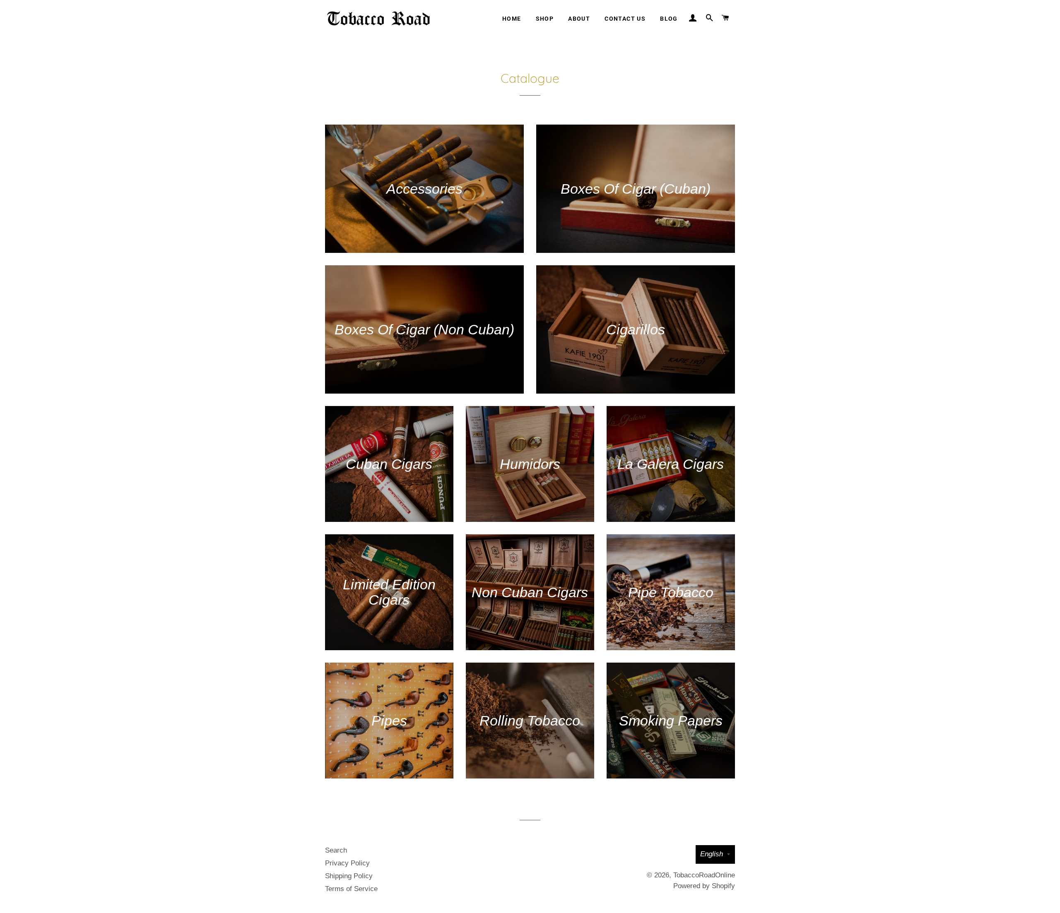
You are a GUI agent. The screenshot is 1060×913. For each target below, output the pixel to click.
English (711, 854)
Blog (669, 18)
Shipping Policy (349, 876)
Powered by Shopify (704, 886)
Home (511, 18)
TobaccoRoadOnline (704, 875)
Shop (545, 18)
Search (336, 850)
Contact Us (625, 18)
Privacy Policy (347, 863)
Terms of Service (351, 889)
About (579, 18)
